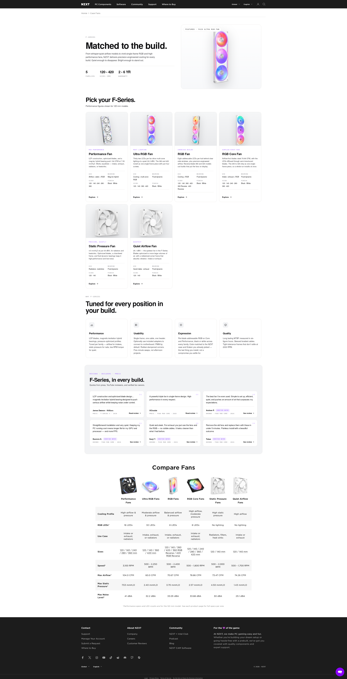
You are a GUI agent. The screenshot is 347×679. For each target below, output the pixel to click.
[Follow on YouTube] (103, 657)
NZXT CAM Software (180, 648)
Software (121, 4)
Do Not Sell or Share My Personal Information (188, 678)
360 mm (132, 553)
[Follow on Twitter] (89, 657)
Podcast (173, 638)
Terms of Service (165, 678)
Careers (131, 638)
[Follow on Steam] (139, 657)
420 (168, 550)
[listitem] (107, 157)
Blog (171, 643)
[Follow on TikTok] (111, 657)
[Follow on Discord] (125, 657)
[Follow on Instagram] (96, 657)
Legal (146, 678)
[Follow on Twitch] (132, 657)
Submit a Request (90, 643)
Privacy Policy (154, 678)
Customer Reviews (137, 643)
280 (123, 553)
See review (247, 413)
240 (134, 550)
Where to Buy (169, 4)
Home (84, 13)
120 (122, 550)
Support (152, 4)
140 (128, 550)
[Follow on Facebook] (82, 657)
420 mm (151, 553)
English (247, 4)
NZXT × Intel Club (178, 634)
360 (157, 550)
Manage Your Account (93, 638)
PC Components (103, 4)
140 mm (221, 551)
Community (137, 4)
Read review (134, 413)
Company (132, 634)
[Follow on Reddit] (118, 657)
